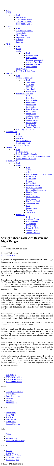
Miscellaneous (11, 403)
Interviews (10, 400)
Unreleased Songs (13, 457)
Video (8, 434)
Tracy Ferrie (11, 419)
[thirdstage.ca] (14, 6)
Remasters (10, 453)
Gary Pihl (10, 415)
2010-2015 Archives (14, 379)
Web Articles (11, 394)
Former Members (13, 424)
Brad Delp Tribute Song (15, 441)
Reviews (9, 398)
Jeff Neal (9, 417)
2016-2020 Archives (14, 377)
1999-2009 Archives (14, 382)
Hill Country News (8, 255)
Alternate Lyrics (12, 460)
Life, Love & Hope (13, 455)
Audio (8, 436)
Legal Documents (13, 396)
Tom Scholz (11, 413)
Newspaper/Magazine (14, 391)
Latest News (11, 375)
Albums (9, 451)
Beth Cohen (11, 422)
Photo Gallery (11, 438)
